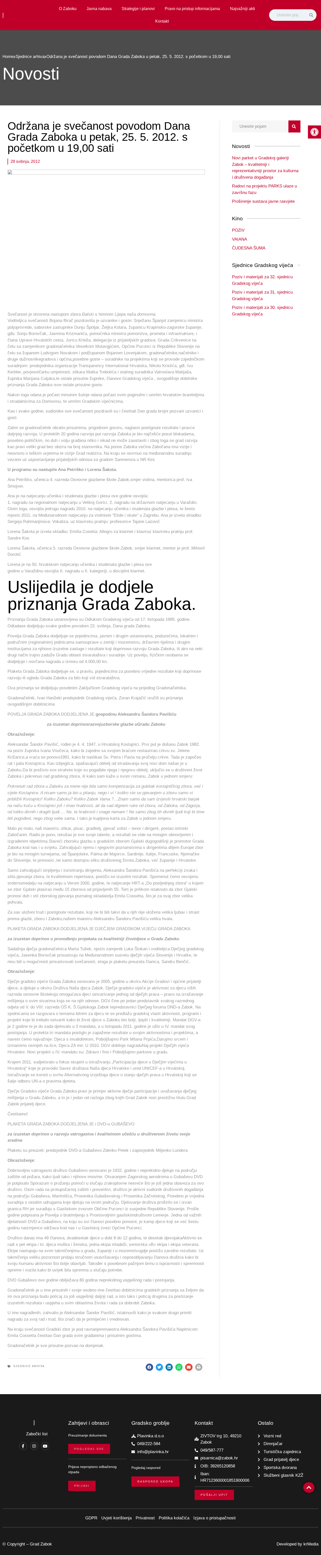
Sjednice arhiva (30, 56)
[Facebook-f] (23, 1446)
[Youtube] (45, 1446)
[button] (149, 1367)
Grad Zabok (41, 1544)
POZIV (238, 230)
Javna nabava (99, 9)
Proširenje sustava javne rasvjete (263, 201)
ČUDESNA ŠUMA (248, 248)
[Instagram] (34, 1446)
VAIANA (239, 239)
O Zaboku (67, 9)
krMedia (310, 1544)
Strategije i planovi (138, 9)
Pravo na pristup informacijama (192, 9)
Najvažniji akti (242, 9)
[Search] (311, 15)
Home (8, 56)
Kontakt (162, 21)
